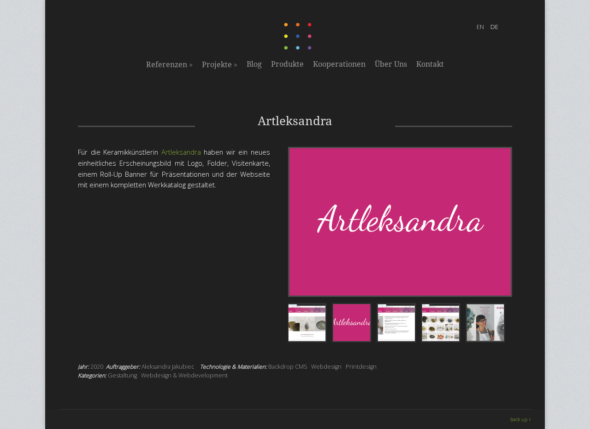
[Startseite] (298, 48)
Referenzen (169, 64)
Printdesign (361, 367)
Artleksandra (181, 152)
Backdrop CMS (287, 367)
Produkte (287, 64)
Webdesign (326, 367)
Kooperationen (339, 64)
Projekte (219, 64)
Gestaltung (122, 375)
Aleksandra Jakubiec (168, 367)
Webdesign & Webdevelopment (184, 375)
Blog (254, 64)
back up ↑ (520, 419)
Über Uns (391, 64)
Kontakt (430, 64)
